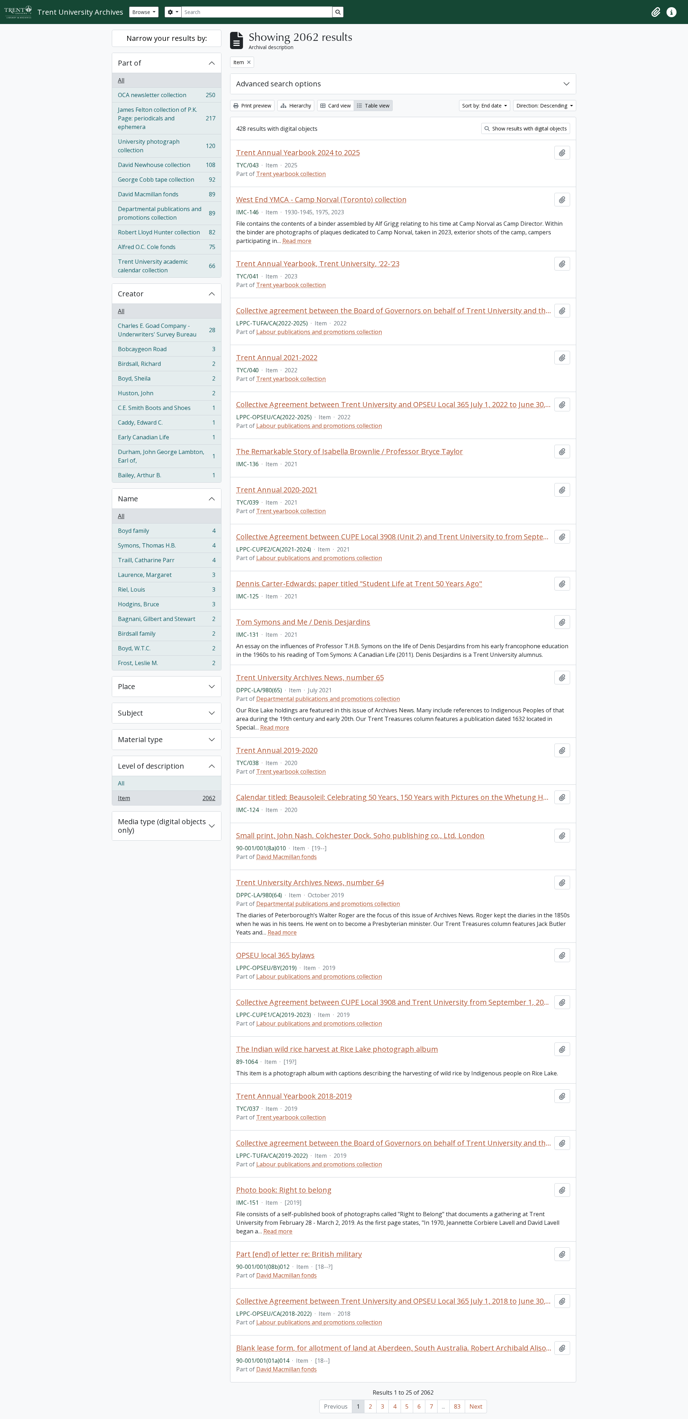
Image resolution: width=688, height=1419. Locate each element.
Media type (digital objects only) (162, 826)
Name (128, 498)
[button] (656, 12)
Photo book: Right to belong (283, 1190)
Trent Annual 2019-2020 (276, 750)
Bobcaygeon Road (166, 351)
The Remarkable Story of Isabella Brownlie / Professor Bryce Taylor (349, 451)
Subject (130, 713)
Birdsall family (166, 635)
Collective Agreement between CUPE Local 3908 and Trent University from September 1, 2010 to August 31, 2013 (393, 1002)
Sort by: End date (482, 105)
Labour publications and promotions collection (319, 332)
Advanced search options (278, 84)
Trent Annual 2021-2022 (276, 357)
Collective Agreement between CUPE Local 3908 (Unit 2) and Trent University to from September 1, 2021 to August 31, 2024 (393, 536)
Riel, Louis (166, 591)
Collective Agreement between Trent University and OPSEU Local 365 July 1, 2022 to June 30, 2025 (393, 404)
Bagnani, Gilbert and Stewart (166, 620)
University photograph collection (166, 146)
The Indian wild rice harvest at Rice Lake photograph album (337, 1049)
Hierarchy (299, 105)
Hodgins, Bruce (166, 606)
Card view (339, 105)
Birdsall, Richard (166, 365)
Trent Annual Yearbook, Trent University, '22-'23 (318, 263)
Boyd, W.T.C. (166, 650)
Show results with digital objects (529, 128)
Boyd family (166, 532)
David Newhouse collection (166, 166)
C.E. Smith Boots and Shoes (166, 409)
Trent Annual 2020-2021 (276, 490)
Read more (296, 241)
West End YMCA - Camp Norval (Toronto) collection (321, 199)
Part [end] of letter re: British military (299, 1254)
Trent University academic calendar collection (166, 266)
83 (457, 1406)
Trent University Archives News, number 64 (310, 882)
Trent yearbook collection (291, 174)
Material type (140, 739)
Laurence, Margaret (166, 576)
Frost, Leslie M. (166, 664)
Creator (131, 293)
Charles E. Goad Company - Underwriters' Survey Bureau (166, 330)
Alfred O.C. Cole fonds (166, 248)
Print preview (255, 105)
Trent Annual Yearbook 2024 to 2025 (298, 152)
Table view (376, 105)
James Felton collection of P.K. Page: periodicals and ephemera (166, 118)
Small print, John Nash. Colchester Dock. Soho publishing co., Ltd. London (360, 835)
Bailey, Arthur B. (166, 476)
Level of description (151, 766)
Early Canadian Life (166, 439)
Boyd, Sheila (166, 380)
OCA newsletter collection (166, 96)
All (121, 80)
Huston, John (166, 395)
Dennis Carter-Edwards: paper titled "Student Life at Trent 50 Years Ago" (359, 583)
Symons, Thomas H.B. (166, 547)
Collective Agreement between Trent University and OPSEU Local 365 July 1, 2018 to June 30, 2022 (393, 1301)
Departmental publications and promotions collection (166, 213)
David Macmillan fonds (166, 196)
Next (475, 1406)
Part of (129, 63)
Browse (142, 12)
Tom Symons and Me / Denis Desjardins (303, 622)
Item (166, 799)
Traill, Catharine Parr (166, 562)
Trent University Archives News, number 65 (310, 677)
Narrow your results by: (166, 38)
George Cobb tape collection (166, 181)
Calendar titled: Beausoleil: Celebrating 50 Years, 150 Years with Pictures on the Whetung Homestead (393, 797)
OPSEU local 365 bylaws (275, 955)
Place (126, 686)
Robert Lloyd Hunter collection (166, 234)
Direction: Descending (542, 105)
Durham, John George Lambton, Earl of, (166, 456)
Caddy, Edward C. (166, 424)
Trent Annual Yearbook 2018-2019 (294, 1096)
